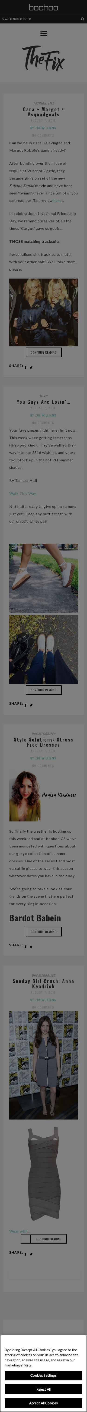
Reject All (43, 1389)
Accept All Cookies (43, 1403)
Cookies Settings (43, 1375)
